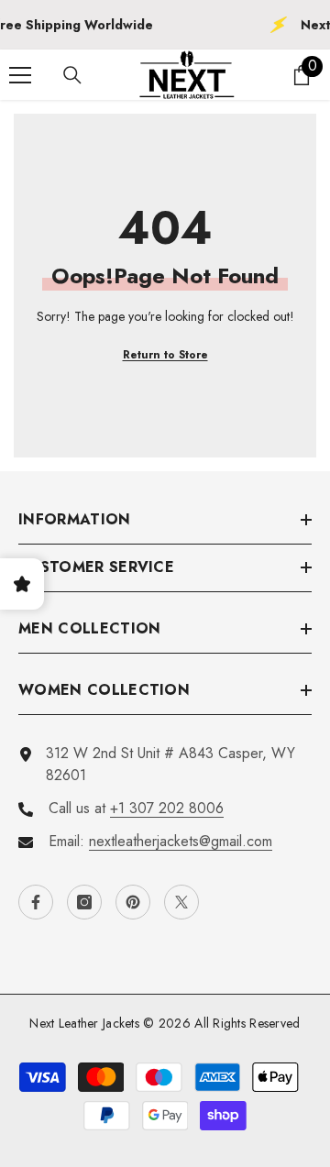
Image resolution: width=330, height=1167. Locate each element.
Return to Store (165, 355)
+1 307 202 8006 (167, 808)
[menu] (20, 75)
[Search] (72, 75)
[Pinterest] (133, 902)
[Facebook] (35, 902)
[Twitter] (181, 902)
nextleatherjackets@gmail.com (180, 841)
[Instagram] (84, 902)
